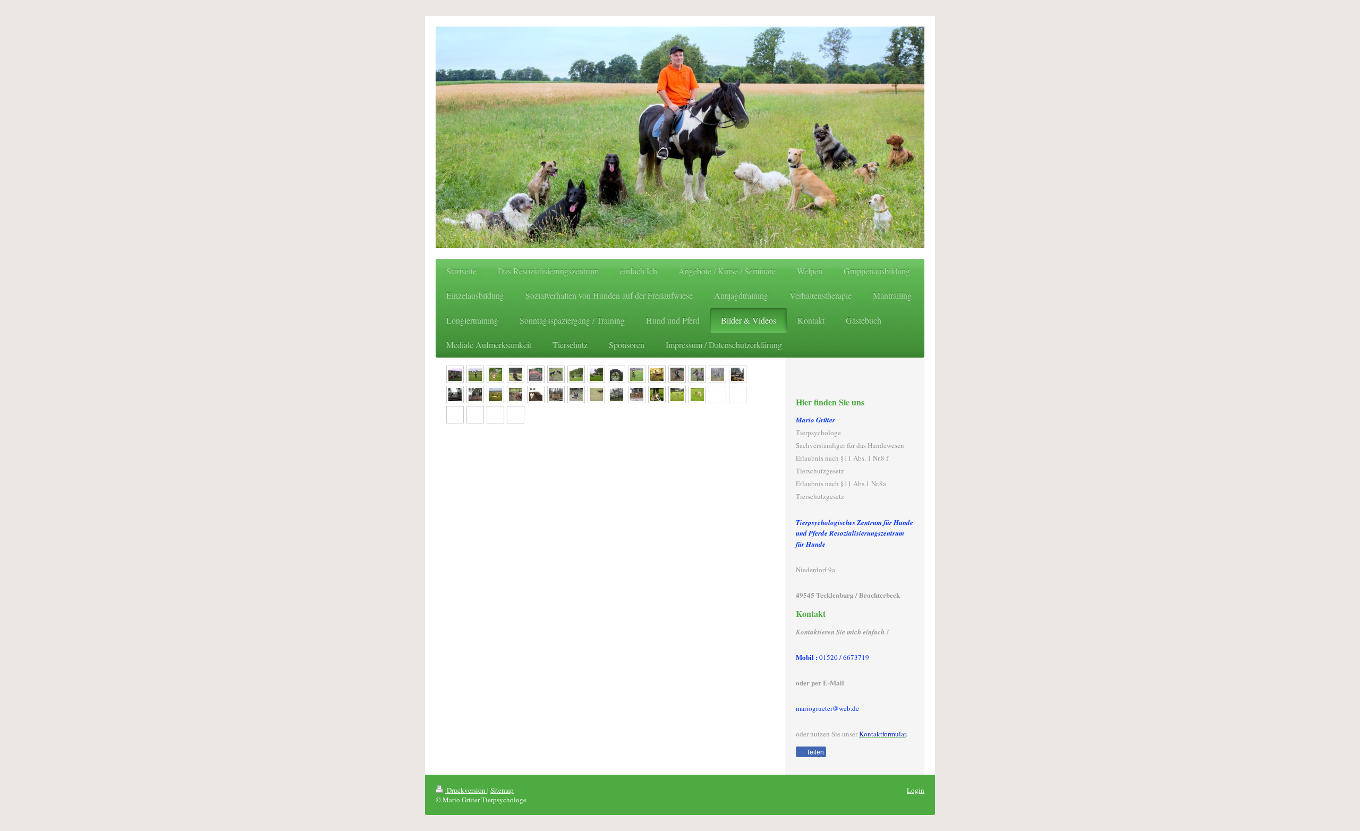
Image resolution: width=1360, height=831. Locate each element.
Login (915, 790)
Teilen (814, 752)
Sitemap (502, 790)
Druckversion (466, 790)
